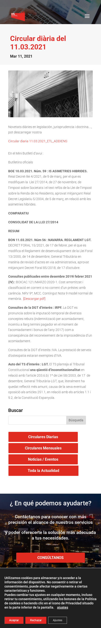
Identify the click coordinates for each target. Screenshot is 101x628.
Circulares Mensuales (43, 448)
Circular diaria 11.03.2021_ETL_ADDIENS (37, 141)
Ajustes (57, 620)
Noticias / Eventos (43, 459)
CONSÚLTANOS (50, 557)
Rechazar (36, 620)
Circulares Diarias (43, 437)
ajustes (62, 607)
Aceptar (14, 620)
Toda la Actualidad (43, 470)
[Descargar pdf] (34, 299)
